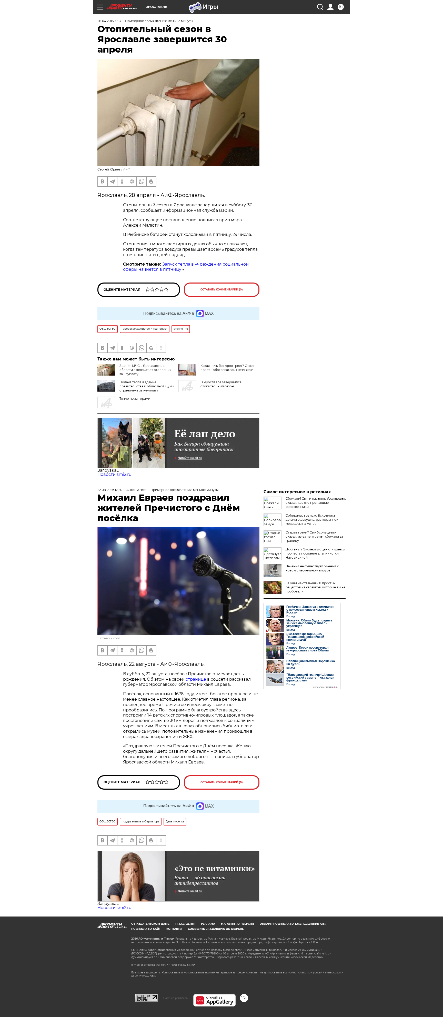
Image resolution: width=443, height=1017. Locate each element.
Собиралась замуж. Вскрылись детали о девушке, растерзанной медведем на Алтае (312, 519)
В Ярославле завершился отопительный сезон (220, 384)
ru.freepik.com (108, 638)
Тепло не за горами (134, 398)
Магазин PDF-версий (237, 923)
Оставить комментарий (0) (221, 289)
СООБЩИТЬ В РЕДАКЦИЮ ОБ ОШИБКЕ (216, 929)
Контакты (174, 929)
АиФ (126, 169)
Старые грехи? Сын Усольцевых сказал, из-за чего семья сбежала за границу (314, 536)
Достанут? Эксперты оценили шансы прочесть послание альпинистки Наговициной (315, 553)
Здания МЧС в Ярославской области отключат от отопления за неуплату (145, 370)
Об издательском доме (150, 923)
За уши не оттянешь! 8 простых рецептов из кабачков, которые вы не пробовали (315, 587)
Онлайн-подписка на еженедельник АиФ (293, 923)
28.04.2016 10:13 (109, 21)
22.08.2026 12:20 (109, 490)
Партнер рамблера (175, 998)
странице (196, 679)
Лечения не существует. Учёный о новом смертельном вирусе (312, 568)
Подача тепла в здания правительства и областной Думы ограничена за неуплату (146, 386)
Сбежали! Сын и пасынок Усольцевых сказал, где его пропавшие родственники (316, 503)
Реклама (208, 923)
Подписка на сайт (145, 929)
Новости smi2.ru (114, 474)
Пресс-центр (185, 923)
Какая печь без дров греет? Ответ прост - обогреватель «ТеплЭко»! (227, 368)
